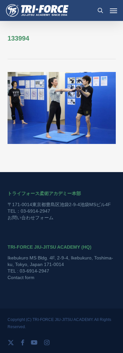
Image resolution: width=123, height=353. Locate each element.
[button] (113, 10)
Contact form (21, 277)
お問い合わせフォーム (30, 217)
